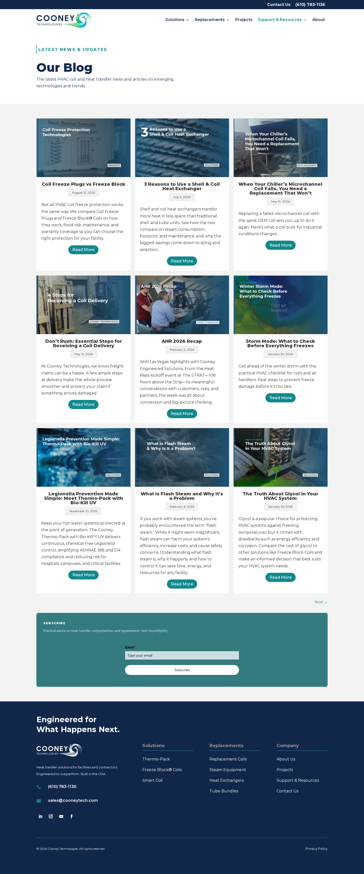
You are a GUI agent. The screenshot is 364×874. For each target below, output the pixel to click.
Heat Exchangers (226, 780)
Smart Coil (152, 780)
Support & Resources (280, 19)
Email (130, 647)
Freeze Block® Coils (162, 769)
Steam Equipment (227, 769)
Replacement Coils (228, 759)
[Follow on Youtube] (61, 816)
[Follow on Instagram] (51, 816)
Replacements (210, 19)
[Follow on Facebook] (72, 816)
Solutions (174, 19)
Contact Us (278, 4)
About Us (286, 759)
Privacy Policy (317, 849)
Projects (244, 19)
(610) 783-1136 (310, 4)
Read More (83, 249)
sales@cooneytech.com (73, 800)
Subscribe (182, 670)
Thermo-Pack (156, 759)
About (318, 19)
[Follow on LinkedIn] (40, 816)
